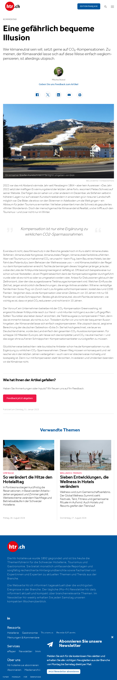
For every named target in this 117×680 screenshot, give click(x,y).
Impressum (16, 676)
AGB (25, 676)
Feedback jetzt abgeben (20, 398)
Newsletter (25, 651)
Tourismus (47, 633)
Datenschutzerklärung (38, 676)
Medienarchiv (33, 670)
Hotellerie (13, 633)
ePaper (11, 651)
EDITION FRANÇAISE (89, 6)
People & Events (66, 633)
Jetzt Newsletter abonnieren (63, 671)
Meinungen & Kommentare (23, 637)
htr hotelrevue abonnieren (23, 665)
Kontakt (6, 676)
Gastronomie (30, 633)
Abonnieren (14, 670)
